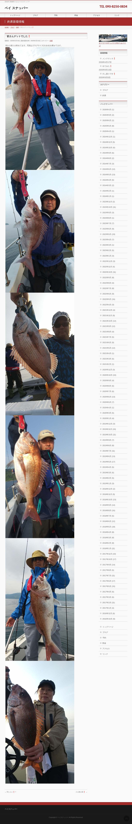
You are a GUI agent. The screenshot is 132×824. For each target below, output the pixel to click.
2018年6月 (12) (108, 521)
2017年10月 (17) (109, 559)
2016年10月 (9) (108, 619)
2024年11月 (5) (108, 142)
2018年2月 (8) (108, 543)
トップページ (107, 627)
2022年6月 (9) (108, 294)
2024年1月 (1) (108, 196)
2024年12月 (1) (108, 137)
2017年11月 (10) (109, 554)
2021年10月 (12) (109, 321)
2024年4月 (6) (108, 180)
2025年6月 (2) (108, 120)
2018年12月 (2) (108, 489)
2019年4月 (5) (108, 467)
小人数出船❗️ (81, 792)
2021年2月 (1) (108, 364)
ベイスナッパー (63, 817)
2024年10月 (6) (108, 148)
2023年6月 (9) (108, 229)
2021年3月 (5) (108, 359)
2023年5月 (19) (108, 234)
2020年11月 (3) (108, 370)
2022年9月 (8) (108, 277)
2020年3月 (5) (108, 413)
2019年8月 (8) (108, 445)
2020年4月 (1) (108, 408)
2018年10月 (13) (109, 500)
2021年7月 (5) (108, 337)
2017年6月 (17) (108, 581)
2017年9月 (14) (108, 565)
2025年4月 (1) (108, 131)
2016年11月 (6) (108, 613)
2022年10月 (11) (109, 272)
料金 (104, 643)
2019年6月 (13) (108, 456)
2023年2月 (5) (108, 250)
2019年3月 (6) (108, 473)
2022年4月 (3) (108, 305)
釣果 (51, 40)
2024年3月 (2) (108, 185)
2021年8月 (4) (108, 332)
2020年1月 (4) (108, 418)
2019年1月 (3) (108, 483)
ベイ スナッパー (16, 8)
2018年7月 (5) (108, 516)
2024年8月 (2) (108, 158)
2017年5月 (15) (108, 586)
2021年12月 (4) (108, 310)
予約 (104, 638)
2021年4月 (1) (108, 353)
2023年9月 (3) (108, 212)
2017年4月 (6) (108, 592)
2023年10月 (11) (109, 207)
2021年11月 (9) (108, 315)
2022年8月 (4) (108, 283)
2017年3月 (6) (108, 597)
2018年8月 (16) (108, 510)
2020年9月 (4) (108, 380)
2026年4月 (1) (108, 110)
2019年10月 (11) (109, 435)
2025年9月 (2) (108, 115)
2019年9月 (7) (108, 440)
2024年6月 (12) (108, 169)
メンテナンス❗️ (109, 58)
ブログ (105, 90)
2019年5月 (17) (108, 462)
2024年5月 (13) (108, 175)
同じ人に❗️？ (10, 792)
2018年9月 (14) (108, 505)
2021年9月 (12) (108, 326)
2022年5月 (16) (108, 299)
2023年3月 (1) (108, 245)
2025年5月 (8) (108, 126)
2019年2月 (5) (108, 478)
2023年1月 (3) (108, 256)
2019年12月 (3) (108, 424)
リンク (105, 654)
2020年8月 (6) (108, 386)
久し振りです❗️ (109, 74)
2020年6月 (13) (108, 397)
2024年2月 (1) (108, 191)
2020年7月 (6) (108, 391)
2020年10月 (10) (109, 375)
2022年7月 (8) (108, 288)
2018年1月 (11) (108, 548)
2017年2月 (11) (108, 603)
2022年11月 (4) (108, 267)
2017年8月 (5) (108, 570)
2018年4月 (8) (108, 532)
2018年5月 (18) (108, 527)
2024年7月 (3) (108, 164)
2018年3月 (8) (108, 538)
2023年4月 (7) (108, 239)
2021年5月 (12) (108, 348)
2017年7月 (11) (108, 576)
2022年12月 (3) (108, 261)
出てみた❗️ (107, 66)
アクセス (106, 649)
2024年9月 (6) (108, 153)
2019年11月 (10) (109, 429)
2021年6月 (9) (108, 342)
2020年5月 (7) (108, 402)
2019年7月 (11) (108, 451)
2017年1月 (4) (108, 608)
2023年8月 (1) (108, 218)
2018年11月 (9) (108, 494)
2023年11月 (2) (108, 202)
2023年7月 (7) (108, 223)
